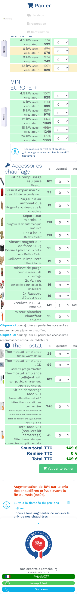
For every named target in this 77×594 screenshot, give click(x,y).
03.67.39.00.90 (41, 576)
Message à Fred (38, 583)
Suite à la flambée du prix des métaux (36, 505)
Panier (42, 6)
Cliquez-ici (8, 325)
